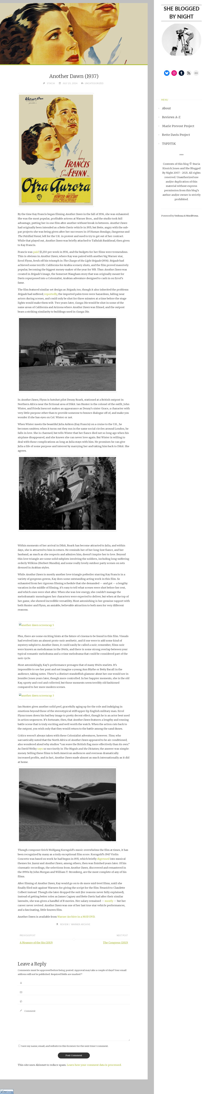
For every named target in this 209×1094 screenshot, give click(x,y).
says (40, 748)
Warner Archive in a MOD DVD (76, 916)
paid (36, 251)
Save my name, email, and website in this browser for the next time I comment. (64, 1046)
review (64, 924)
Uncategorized (94, 83)
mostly (109, 900)
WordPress (192, 215)
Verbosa (178, 215)
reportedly (50, 294)
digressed (103, 858)
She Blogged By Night (181, 13)
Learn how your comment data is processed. (94, 1064)
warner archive (80, 924)
